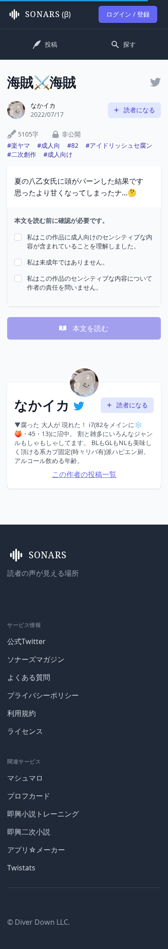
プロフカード (28, 796)
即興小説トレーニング (43, 814)
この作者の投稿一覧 (84, 474)
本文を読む (90, 328)
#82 (72, 145)
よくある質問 (28, 677)
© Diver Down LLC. (38, 922)
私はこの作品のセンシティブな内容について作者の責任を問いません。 (89, 282)
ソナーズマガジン (36, 659)
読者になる (139, 110)
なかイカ (43, 105)
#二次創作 (21, 154)
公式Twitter (26, 641)
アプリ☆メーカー (36, 850)
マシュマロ (25, 778)
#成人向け (58, 154)
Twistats (21, 868)
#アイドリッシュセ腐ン (119, 145)
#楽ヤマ (18, 145)
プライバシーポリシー (43, 695)
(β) (48, 14)
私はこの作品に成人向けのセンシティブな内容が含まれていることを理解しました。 (89, 241)
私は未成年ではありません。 (67, 262)
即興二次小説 (28, 832)
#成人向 (48, 145)
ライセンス (25, 731)
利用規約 (21, 713)
